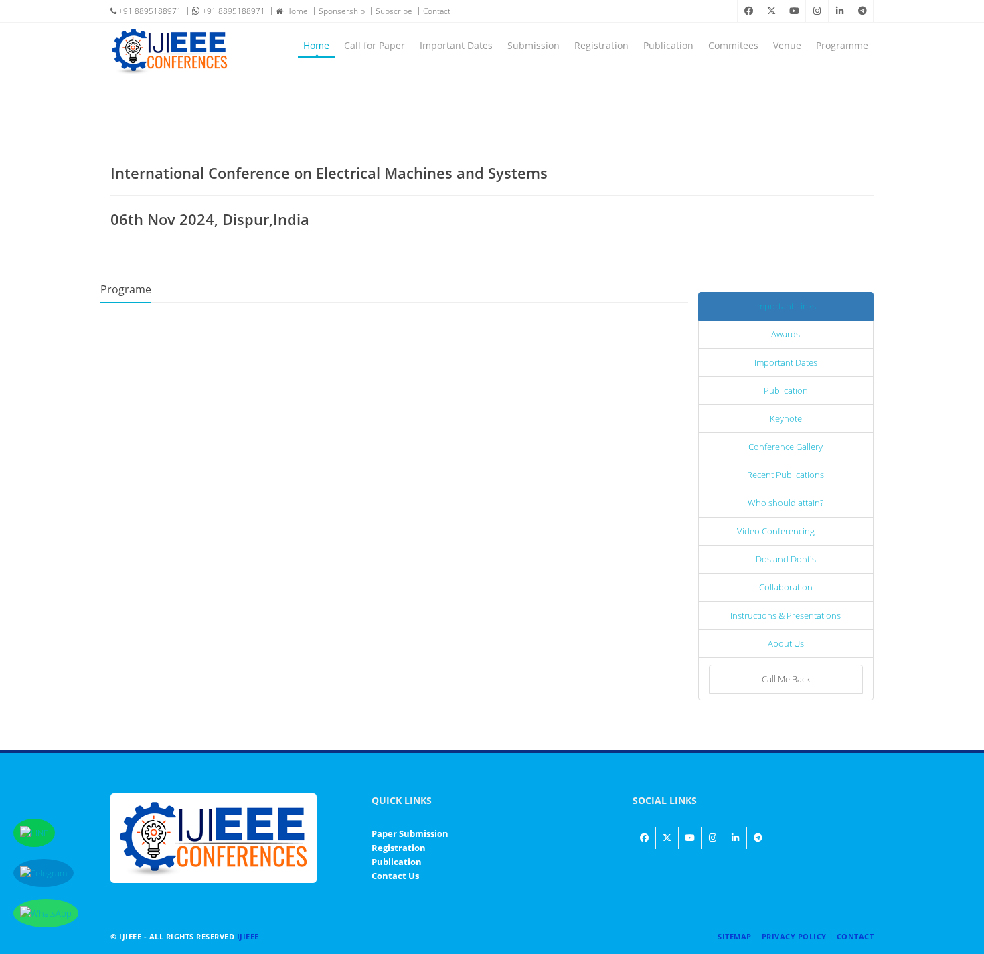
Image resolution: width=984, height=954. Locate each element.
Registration (601, 45)
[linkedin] (839, 11)
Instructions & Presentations (785, 615)
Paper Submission (410, 833)
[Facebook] (748, 11)
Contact (436, 11)
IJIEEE (248, 936)
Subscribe (394, 11)
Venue (787, 45)
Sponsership (342, 11)
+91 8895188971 (148, 11)
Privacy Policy (794, 936)
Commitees (733, 45)
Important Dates (456, 45)
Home (295, 11)
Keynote (786, 418)
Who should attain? (785, 503)
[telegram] (862, 11)
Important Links (785, 306)
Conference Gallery (785, 447)
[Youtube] (794, 11)
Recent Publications (785, 475)
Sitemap (735, 936)
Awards (785, 334)
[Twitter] (771, 11)
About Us (786, 643)
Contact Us (395, 876)
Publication (668, 45)
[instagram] (816, 11)
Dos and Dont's (786, 559)
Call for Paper (374, 45)
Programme (842, 45)
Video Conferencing (776, 531)
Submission (533, 45)
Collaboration (786, 587)
